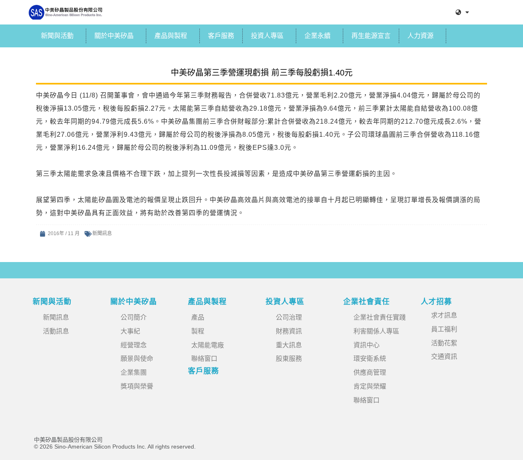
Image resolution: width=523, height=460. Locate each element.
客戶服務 (221, 35)
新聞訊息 (102, 233)
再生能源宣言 (371, 35)
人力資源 (420, 35)
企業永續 (317, 35)
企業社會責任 (366, 302)
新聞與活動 (57, 35)
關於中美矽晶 (114, 35)
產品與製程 (170, 35)
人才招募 (436, 302)
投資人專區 (267, 35)
